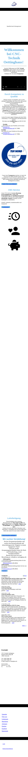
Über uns (4, 716)
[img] (14, 4)
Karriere (4, 726)
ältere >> (24, 625)
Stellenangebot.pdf (7, 563)
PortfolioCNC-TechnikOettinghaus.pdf (8, 127)
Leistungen (5, 719)
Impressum (5, 731)
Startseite (4, 714)
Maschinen (5, 721)
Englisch (4, 728)
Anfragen (4, 724)
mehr (19, 584)
